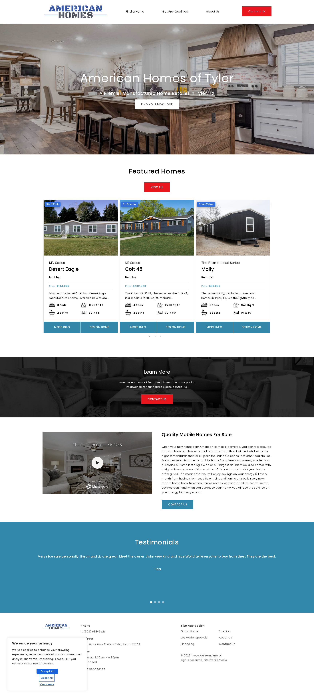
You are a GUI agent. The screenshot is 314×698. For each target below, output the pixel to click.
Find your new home (157, 104)
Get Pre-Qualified (175, 11)
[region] (47, 664)
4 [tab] (165, 604)
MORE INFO (62, 327)
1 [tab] (150, 337)
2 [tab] (156, 337)
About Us (213, 11)
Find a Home (135, 11)
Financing (187, 644)
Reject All (47, 678)
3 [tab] (161, 337)
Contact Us (256, 11)
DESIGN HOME (99, 327)
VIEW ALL (157, 187)
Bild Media (220, 660)
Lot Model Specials (194, 637)
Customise (47, 684)
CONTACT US (157, 399)
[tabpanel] (80, 266)
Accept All (47, 671)
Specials (225, 631)
